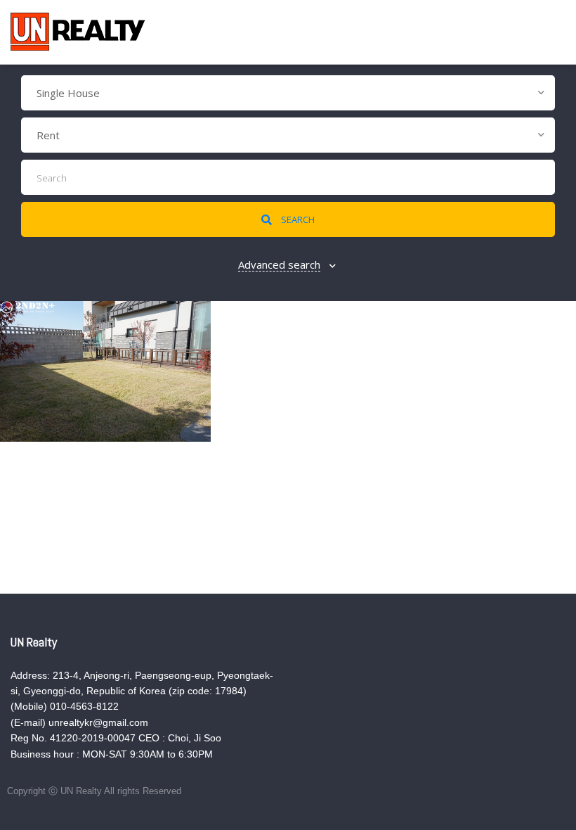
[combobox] (288, 92)
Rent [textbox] (48, 135)
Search (297, 219)
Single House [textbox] (68, 93)
